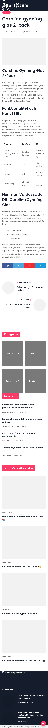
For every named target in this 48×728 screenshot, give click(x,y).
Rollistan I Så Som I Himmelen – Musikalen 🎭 (19, 435)
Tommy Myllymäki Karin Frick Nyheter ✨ (22, 449)
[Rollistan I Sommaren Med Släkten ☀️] (24, 542)
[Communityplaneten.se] (15, 5)
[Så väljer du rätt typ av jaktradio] (24, 589)
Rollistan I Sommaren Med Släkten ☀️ (22, 566)
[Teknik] (35, 353)
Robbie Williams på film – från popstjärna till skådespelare (18, 406)
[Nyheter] (35, 381)
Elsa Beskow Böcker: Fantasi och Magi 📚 (22, 518)
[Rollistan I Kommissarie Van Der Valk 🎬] (24, 636)
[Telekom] (12, 353)
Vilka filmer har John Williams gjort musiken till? (31, 697)
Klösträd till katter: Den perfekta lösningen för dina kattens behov (30, 715)
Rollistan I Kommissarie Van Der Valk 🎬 (23, 660)
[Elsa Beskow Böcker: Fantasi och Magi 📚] (24, 492)
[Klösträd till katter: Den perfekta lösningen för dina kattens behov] (9, 718)
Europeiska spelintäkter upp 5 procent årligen (22, 421)
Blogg (6, 12)
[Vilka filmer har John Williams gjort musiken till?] (9, 701)
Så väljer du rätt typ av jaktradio (19, 613)
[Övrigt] (12, 381)
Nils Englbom (13, 32)
